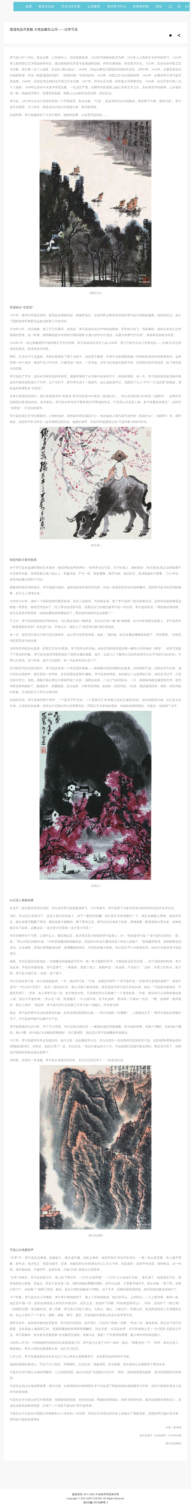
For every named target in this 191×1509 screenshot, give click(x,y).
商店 (159, 6)
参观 (29, 6)
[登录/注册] (179, 6)
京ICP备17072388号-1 (95, 1502)
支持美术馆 (141, 6)
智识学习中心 (116, 6)
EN (187, 6)
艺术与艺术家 (70, 6)
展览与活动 (46, 6)
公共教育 (93, 6)
